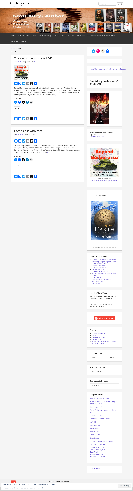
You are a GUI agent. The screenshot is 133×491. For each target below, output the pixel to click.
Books (34, 36)
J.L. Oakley (93, 422)
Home (13, 36)
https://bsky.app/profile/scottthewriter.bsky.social (108, 69)
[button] (93, 247)
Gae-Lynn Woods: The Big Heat (101, 441)
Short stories (96, 283)
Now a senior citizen (98, 337)
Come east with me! (28, 131)
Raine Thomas (95, 435)
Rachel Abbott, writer (97, 456)
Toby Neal (94, 452)
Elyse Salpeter (95, 438)
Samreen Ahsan (95, 431)
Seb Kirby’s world (96, 407)
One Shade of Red (97, 281)
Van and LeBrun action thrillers (101, 279)
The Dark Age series (98, 269)
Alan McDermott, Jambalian (100, 398)
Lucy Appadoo (95, 425)
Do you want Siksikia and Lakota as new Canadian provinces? (96, 36)
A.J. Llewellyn (94, 428)
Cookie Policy (40, 488)
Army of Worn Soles (99, 264)
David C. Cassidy (96, 415)
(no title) (94, 335)
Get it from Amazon (97, 137)
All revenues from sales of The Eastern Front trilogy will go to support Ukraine (104, 261)
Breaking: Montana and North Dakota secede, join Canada (104, 342)
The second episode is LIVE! (33, 58)
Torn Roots (97, 277)
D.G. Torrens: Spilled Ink (98, 444)
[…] (56, 95)
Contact (56, 36)
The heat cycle (96, 339)
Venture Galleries (96, 454)
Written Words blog (45, 36)
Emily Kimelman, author (98, 450)
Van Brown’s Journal (97, 447)
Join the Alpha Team (68, 36)
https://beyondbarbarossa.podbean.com (104, 180)
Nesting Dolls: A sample (18, 41)
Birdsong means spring (99, 333)
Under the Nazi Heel (99, 265)
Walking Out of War (99, 267)
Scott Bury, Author (20, 3)
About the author (23, 36)
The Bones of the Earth (100, 271)
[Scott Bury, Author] (66, 20)
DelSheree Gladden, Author (100, 419)
